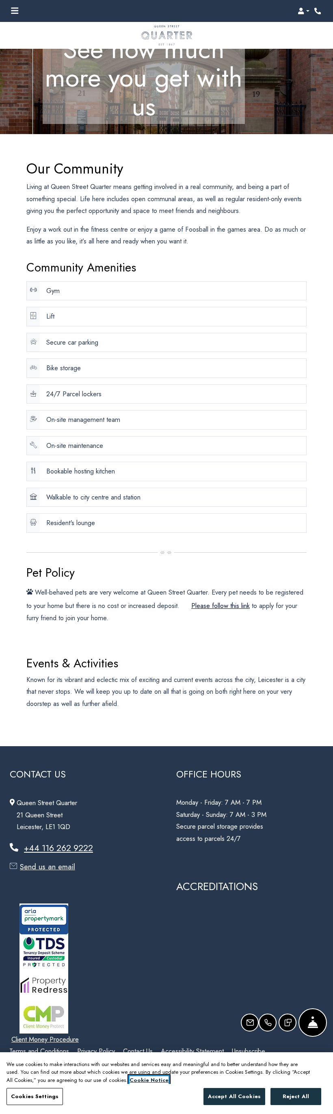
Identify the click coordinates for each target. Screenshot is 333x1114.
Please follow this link (220, 605)
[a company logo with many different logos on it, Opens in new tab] (45, 952)
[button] (303, 11)
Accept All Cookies (234, 1096)
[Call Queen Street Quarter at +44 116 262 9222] (318, 11)
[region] (166, 1083)
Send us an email (47, 866)
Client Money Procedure (45, 1039)
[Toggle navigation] (14, 11)
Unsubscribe (248, 1051)
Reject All (296, 1096)
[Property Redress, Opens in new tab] (45, 985)
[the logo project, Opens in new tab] (43, 1017)
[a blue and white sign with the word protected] (45, 919)
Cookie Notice (149, 1080)
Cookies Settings (34, 1096)
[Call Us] (268, 1022)
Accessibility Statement (192, 1051)
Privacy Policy (96, 1051)
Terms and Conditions (39, 1051)
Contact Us (138, 1051)
